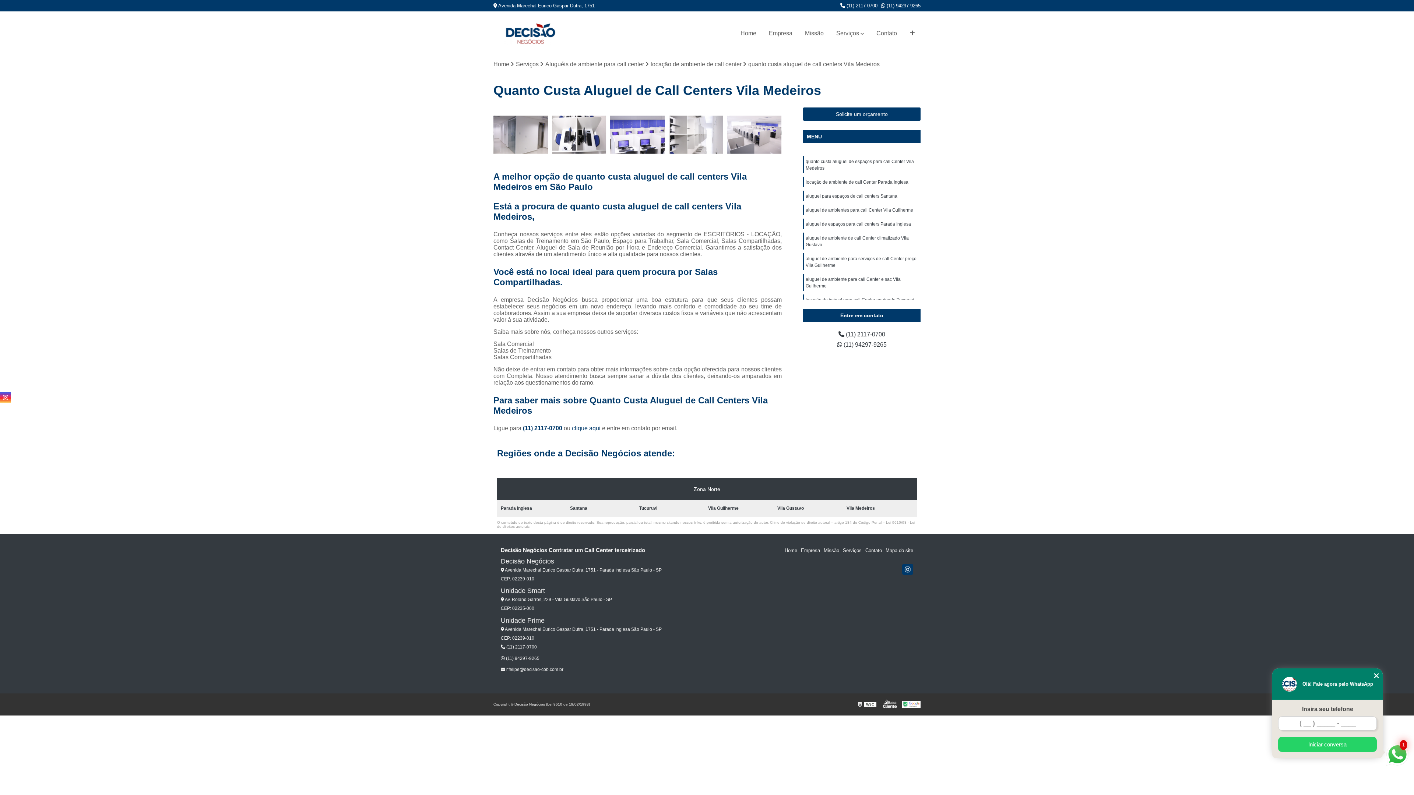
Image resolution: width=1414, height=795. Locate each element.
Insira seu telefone (1327, 709)
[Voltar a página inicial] (530, 33)
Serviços (847, 33)
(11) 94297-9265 (903, 5)
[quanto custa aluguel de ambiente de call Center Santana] (520, 134)
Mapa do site (899, 550)
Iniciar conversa (1327, 744)
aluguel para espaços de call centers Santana (851, 196)
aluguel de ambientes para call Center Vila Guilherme (859, 210)
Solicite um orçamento (862, 114)
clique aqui (586, 428)
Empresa (780, 33)
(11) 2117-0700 (861, 5)
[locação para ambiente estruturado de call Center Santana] (579, 134)
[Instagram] (907, 569)
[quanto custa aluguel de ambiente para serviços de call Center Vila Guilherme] (754, 134)
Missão (814, 33)
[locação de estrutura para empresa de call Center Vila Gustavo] (696, 134)
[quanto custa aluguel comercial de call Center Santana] (637, 134)
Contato (886, 33)
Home (748, 33)
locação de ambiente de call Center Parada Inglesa (857, 182)
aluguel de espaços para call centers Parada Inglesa (858, 224)
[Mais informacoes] (912, 33)
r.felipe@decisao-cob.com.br (534, 669)
